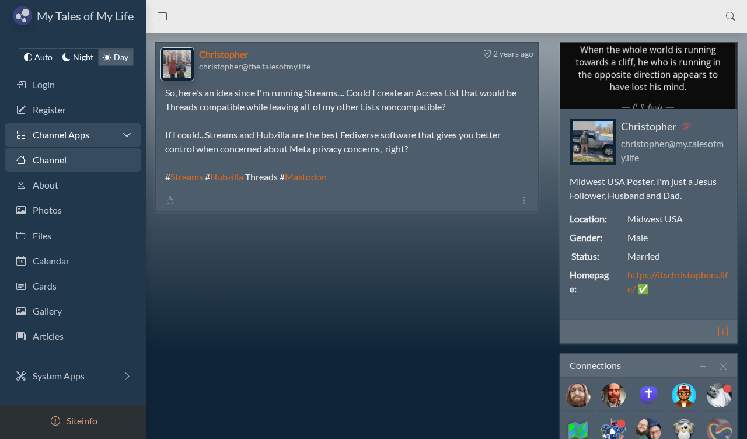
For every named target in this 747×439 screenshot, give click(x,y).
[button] (162, 16)
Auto (43, 57)
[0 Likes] (169, 200)
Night (83, 57)
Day (121, 57)
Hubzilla (226, 176)
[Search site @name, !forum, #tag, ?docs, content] (730, 16)
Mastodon (306, 176)
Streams (186, 176)
